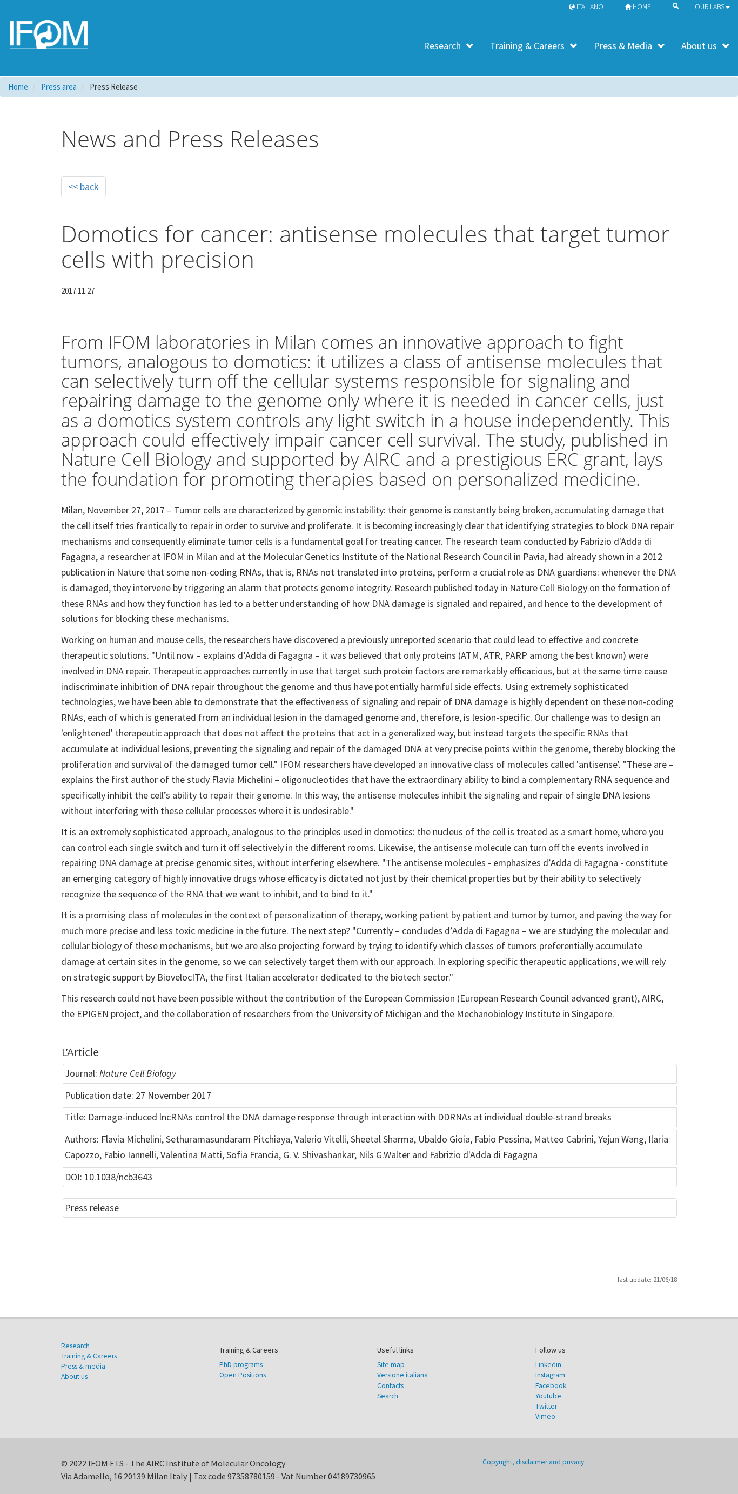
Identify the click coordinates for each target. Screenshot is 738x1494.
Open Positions (242, 1375)
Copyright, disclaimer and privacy (533, 1461)
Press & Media (623, 45)
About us (699, 45)
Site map (391, 1364)
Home (641, 6)
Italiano (589, 6)
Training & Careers (527, 45)
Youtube (548, 1396)
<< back (83, 186)
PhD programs (241, 1364)
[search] (673, 5)
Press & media (83, 1366)
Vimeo (545, 1416)
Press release (92, 1207)
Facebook (550, 1385)
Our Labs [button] (709, 6)
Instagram (550, 1375)
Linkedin (548, 1364)
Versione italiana (402, 1375)
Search (387, 1396)
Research (442, 45)
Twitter (546, 1406)
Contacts (390, 1385)
